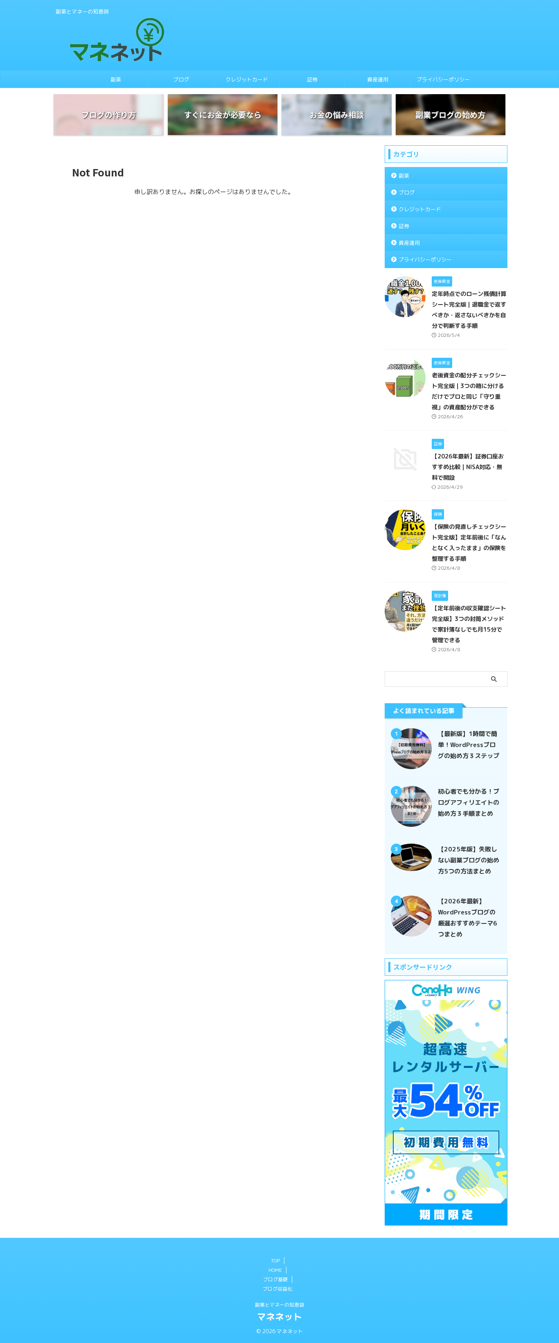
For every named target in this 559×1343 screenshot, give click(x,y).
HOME (275, 1269)
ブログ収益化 (277, 1288)
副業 (115, 79)
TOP (275, 1260)
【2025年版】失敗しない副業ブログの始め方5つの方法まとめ (468, 860)
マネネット (279, 1316)
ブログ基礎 (275, 1279)
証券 (312, 79)
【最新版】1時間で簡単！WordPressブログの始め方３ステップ (468, 744)
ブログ (181, 79)
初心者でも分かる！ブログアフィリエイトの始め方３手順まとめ (468, 802)
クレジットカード (246, 79)
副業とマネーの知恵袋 (279, 1304)
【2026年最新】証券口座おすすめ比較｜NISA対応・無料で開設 (468, 467)
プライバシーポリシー (443, 79)
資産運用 (377, 79)
